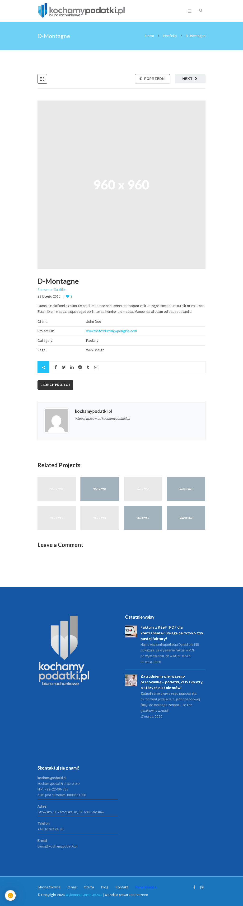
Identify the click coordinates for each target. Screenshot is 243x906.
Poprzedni (155, 79)
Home (150, 36)
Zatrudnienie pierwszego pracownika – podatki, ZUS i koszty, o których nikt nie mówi (171, 682)
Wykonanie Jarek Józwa (83, 895)
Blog (104, 887)
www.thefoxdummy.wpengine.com (111, 331)
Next (187, 79)
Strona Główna (49, 887)
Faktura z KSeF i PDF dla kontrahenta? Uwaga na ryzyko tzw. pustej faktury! (172, 633)
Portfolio (170, 36)
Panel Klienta (145, 887)
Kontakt (122, 887)
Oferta (89, 887)
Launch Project (55, 385)
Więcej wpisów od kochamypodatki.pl (102, 418)
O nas (72, 887)
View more (56, 489)
